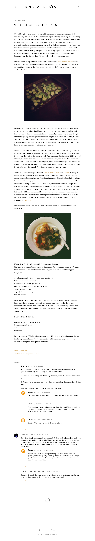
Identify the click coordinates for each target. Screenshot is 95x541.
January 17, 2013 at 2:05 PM (43, 392)
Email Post (23, 350)
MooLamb (25, 434)
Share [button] (16, 350)
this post (27, 200)
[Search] (79, 6)
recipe (70, 62)
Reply (23, 430)
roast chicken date (52, 173)
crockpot (28, 354)
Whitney (31, 404)
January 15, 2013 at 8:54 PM (37, 366)
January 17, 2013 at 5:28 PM (45, 404)
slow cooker (62, 62)
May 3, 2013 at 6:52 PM (53, 471)
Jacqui (30, 392)
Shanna (66, 173)
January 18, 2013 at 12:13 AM (39, 434)
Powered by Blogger (49, 530)
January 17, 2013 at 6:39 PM (43, 419)
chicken (21, 354)
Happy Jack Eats (38, 7)
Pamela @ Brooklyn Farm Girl (33, 471)
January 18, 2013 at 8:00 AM (43, 450)
